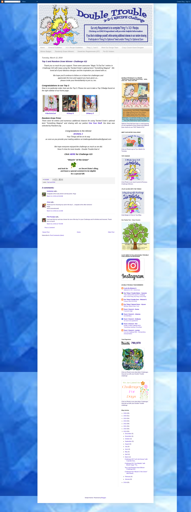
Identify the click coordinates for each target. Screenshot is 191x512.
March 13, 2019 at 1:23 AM (55, 211)
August (127, 444)
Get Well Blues (128, 315)
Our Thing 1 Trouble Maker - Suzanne (135, 293)
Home (42, 47)
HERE (72, 154)
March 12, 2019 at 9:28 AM (55, 196)
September (128, 441)
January (127, 479)
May (126, 452)
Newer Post (45, 232)
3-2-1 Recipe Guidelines (74, 47)
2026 (125, 413)
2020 (125, 429)
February (128, 476)
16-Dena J (78, 134)
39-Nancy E (90, 113)
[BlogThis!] (56, 179)
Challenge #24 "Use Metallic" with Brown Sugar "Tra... (135, 464)
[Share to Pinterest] (62, 179)
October (127, 439)
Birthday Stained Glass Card (131, 306)
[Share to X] (58, 179)
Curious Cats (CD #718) (130, 301)
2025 (125, 416)
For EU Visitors (108, 51)
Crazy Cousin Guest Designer (133, 47)
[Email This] (54, 179)
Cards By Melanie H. (130, 288)
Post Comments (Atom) (57, 235)
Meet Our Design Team (109, 47)
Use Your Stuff (95, 123)
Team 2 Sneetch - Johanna (132, 314)
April (126, 454)
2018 (125, 482)
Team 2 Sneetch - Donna (131, 309)
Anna (49, 202)
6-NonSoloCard (50, 113)
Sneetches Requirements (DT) (88, 51)
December (128, 433)
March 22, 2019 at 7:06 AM (55, 224)
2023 (125, 421)
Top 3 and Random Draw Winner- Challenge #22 (135, 468)
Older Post (111, 232)
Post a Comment (50, 227)
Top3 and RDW (51, 182)
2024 (125, 418)
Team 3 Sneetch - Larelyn (132, 330)
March (127, 457)
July (126, 446)
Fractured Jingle (128, 311)
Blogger (103, 497)
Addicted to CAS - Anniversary (132, 290)
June (126, 449)
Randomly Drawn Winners (64, 51)
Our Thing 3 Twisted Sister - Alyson (135, 304)
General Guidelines (55, 47)
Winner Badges (45, 51)
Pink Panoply (51, 217)
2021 (125, 426)
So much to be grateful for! (131, 320)
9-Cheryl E (70, 113)
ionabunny (50, 191)
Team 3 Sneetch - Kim (131, 324)
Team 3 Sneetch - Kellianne (132, 319)
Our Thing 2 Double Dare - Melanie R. (135, 299)
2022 (125, 423)
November (128, 436)
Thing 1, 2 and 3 (92, 47)
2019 (125, 431)
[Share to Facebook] (60, 179)
